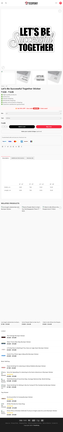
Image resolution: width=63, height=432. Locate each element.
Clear (60, 111)
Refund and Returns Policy (35, 423)
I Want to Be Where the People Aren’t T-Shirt (52, 322)
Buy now (49, 126)
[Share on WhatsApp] (2, 146)
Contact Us (55, 423)
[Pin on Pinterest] (13, 146)
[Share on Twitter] (8, 146)
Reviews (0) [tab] (30, 158)
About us (7, 423)
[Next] (58, 39)
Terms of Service (47, 423)
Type (2, 118)
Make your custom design (31, 131)
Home (2, 86)
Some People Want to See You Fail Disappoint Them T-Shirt (31, 322)
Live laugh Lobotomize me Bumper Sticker (10, 322)
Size (2, 113)
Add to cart (22, 126)
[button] (2, 3)
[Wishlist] (56, 3)
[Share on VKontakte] (16, 146)
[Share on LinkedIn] (19, 146)
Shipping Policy (23, 423)
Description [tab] (5, 158)
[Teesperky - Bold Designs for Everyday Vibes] (31, 3)
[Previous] (4, 39)
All (6, 86)
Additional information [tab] (18, 158)
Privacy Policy (14, 423)
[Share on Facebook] (5, 146)
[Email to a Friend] (10, 146)
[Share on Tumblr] (21, 146)
